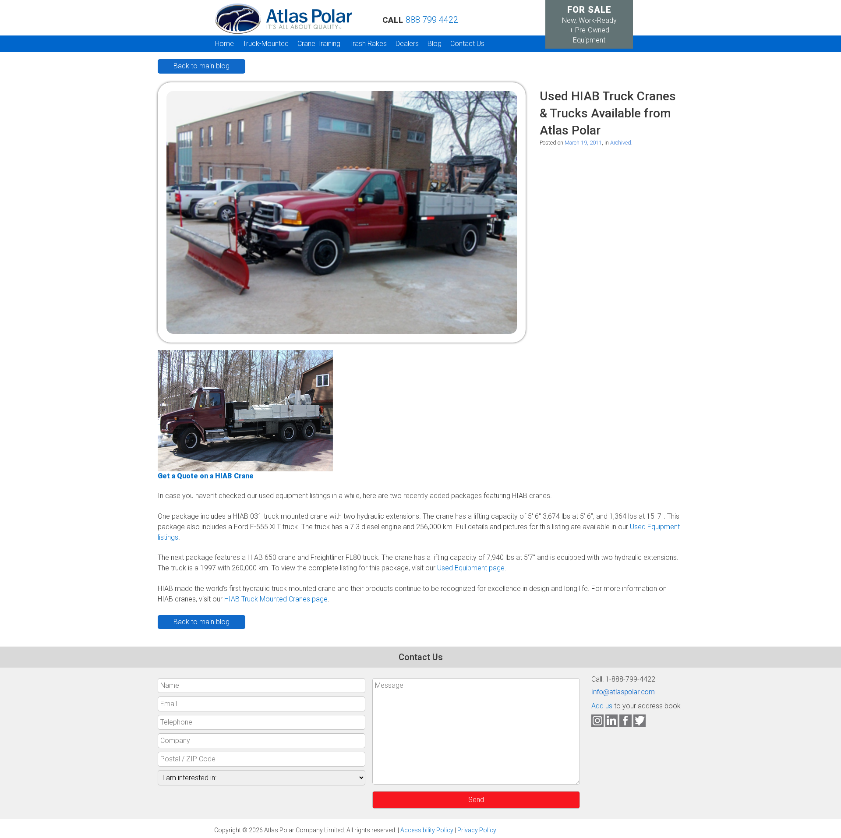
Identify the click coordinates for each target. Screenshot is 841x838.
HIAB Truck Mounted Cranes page (276, 599)
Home (224, 43)
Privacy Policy (476, 830)
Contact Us (467, 43)
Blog (435, 43)
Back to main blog (201, 66)
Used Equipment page (471, 568)
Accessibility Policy (426, 830)
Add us (601, 706)
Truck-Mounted (266, 43)
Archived (620, 142)
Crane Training (318, 43)
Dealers (407, 43)
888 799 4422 (432, 19)
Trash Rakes (368, 43)
